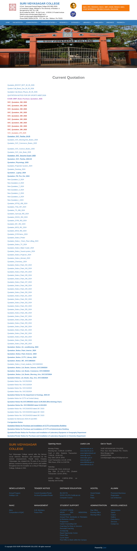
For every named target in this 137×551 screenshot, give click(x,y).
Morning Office (95, 515)
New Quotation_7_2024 (15, 186)
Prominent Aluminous (118, 493)
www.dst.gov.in (85, 460)
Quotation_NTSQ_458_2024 (17, 203)
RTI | (89, 7)
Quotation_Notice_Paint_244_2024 (19, 272)
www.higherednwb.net (88, 453)
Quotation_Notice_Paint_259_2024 (19, 323)
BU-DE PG (64, 493)
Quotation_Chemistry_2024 (17, 261)
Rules (92, 498)
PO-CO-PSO (114, 9)
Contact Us (115, 524)
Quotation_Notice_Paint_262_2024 (19, 333)
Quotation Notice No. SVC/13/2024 (19, 385)
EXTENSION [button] (75, 22)
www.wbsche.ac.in (86, 451)
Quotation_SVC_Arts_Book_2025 (19, 152)
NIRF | (107, 7)
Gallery (113, 517)
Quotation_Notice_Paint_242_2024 (19, 265)
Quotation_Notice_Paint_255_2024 (19, 309)
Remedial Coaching (67, 528)
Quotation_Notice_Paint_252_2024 (19, 299)
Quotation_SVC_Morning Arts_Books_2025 (22, 140)
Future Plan (38, 512)
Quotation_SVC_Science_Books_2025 (21, 149)
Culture (113, 515)
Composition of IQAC (16, 512)
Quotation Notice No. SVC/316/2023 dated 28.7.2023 (25, 408)
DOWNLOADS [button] (98, 22)
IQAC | (85, 7)
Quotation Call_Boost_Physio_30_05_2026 (22, 92)
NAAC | (101, 7)
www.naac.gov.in (86, 457)
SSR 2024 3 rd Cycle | (103, 9)
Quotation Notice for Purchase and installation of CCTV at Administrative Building (38, 429)
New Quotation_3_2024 (15, 190)
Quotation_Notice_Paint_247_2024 (19, 282)
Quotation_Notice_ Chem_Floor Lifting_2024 (22, 241)
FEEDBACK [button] (120, 22)
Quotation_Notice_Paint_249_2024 (19, 289)
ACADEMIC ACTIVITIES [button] (48, 22)
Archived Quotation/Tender (43, 495)
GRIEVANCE (110, 22)
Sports (113, 512)
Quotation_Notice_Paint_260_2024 (19, 326)
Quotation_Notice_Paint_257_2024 (19, 316)
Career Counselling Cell (68, 524)
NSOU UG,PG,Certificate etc (70, 495)
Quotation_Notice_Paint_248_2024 (19, 285)
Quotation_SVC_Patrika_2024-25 (19, 159)
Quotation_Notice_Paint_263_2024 (19, 337)
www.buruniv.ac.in (86, 448)
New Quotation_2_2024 (15, 193)
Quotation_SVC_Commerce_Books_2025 (22, 143)
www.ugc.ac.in (85, 455)
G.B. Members (39, 510)
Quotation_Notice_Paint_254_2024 (19, 306)
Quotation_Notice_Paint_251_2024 (19, 296)
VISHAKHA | (95, 7)
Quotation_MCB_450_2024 (16, 231)
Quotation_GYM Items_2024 (17, 234)
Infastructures (115, 510)
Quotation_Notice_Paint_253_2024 (19, 302)
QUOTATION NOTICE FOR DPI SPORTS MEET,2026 (26, 95)
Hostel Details (95, 493)
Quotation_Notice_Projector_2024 (19, 255)
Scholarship (64, 531)
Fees (92, 495)
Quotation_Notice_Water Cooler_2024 (20, 248)
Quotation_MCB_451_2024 (16, 227)
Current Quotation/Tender (43, 493)
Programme (64, 521)
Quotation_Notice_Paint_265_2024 (19, 344)
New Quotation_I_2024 (15, 200)
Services (114, 521)
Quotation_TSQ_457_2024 (16, 207)
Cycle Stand (64, 538)
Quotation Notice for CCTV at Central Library (23, 398)
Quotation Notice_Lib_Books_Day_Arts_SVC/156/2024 (27, 378)
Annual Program (14, 493)
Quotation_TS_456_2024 (16, 210)
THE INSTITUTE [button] (17, 22)
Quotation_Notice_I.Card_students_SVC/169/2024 (25, 364)
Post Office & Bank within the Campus (73, 540)
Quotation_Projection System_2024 (19, 166)
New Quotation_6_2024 (15, 183)
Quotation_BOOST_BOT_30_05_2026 (20, 85)
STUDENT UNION (66, 510)
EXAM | (111, 7)
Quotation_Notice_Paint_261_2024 (19, 330)
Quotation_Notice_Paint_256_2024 (19, 313)
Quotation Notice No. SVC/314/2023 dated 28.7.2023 (25, 415)
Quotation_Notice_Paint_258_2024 (19, 320)
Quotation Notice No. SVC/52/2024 (19, 381)
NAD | (122, 7)
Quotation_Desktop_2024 (16, 169)
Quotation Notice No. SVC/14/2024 (19, 388)
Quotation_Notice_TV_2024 (17, 244)
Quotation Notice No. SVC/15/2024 (19, 391)
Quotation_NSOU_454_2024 (17, 217)
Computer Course (66, 498)
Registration (115, 495)
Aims (11, 510)
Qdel (104, 548)
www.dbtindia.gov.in (87, 462)
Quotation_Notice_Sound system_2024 (21, 251)
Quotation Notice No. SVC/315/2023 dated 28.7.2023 (25, 412)
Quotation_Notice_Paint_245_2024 (19, 275)
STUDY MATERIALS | (89, 9)
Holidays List (13, 495)
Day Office (94, 510)
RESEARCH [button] (63, 22)
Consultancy (115, 519)
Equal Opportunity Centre (69, 533)
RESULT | (117, 7)
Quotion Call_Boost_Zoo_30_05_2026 (20, 88)
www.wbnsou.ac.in (86, 464)
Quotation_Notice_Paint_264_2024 (19, 340)
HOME (8, 22)
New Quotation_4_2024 (15, 197)
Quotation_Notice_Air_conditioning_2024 (22, 347)
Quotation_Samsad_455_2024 (18, 214)
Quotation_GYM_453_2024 (17, 220)
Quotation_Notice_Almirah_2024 (18, 258)
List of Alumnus (116, 498)
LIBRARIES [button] (86, 22)
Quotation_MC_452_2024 (16, 224)
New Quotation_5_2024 (15, 179)
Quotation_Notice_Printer (16, 238)
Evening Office (95, 512)
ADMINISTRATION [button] (31, 22)
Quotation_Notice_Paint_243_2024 (19, 268)
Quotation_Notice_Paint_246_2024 (19, 279)
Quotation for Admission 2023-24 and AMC (22, 419)
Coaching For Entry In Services (71, 526)
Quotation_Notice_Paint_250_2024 (19, 292)
